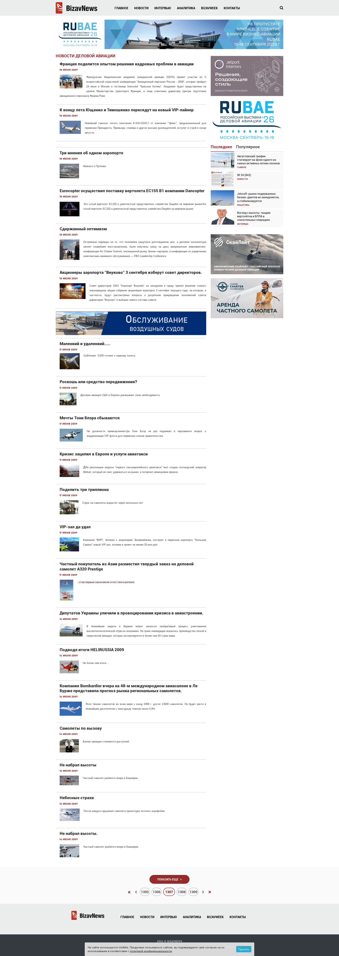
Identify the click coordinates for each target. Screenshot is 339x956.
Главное (121, 8)
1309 (193, 892)
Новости (141, 8)
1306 (156, 892)
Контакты (232, 8)
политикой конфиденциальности (151, 951)
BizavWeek (209, 8)
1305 (145, 892)
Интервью (162, 8)
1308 (182, 892)
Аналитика (186, 8)
